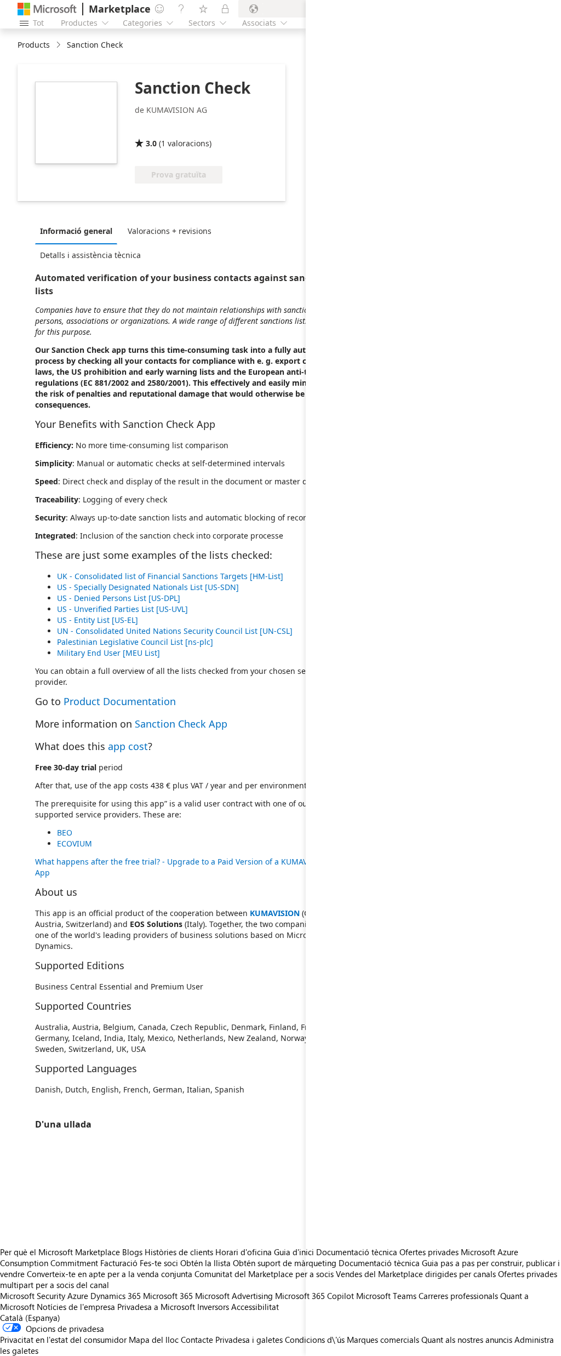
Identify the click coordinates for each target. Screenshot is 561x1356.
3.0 (151, 143)
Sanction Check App (181, 723)
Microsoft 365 (168, 1295)
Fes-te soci (159, 1262)
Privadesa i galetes (249, 1339)
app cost (128, 746)
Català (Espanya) (30, 1317)
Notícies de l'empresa (76, 1306)
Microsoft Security (32, 1295)
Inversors (213, 1306)
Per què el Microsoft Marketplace (60, 1251)
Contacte (197, 1339)
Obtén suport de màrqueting (284, 1262)
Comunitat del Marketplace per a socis (264, 1273)
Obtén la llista (205, 1262)
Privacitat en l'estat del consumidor (63, 1339)
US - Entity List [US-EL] (97, 620)
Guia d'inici (294, 1251)
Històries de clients (179, 1251)
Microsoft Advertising (234, 1295)
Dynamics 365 (115, 1295)
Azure (77, 1295)
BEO (64, 832)
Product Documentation (120, 701)
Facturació (119, 1262)
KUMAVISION (275, 913)
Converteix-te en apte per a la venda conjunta (109, 1273)
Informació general (76, 231)
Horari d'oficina (243, 1251)
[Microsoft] (47, 9)
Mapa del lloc (154, 1339)
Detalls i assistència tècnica (90, 255)
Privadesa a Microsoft (156, 1306)
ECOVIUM (74, 843)
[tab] (79, 231)
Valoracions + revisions (169, 231)
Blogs (132, 1251)
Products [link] (34, 44)
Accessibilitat (255, 1306)
